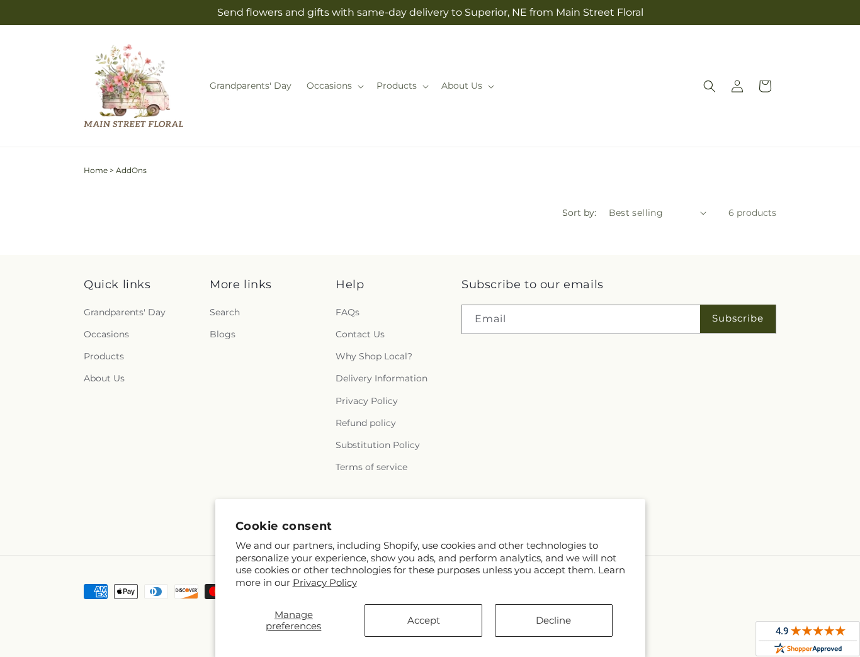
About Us (104, 378)
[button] (334, 85)
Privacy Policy (325, 582)
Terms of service (371, 467)
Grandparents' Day (125, 312)
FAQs (347, 312)
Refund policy (366, 423)
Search (225, 312)
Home (96, 170)
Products (104, 356)
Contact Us (360, 334)
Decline (553, 620)
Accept (423, 620)
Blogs (222, 334)
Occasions (106, 334)
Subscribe (738, 318)
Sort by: (579, 212)
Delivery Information (381, 378)
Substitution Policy (378, 445)
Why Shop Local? (374, 356)
